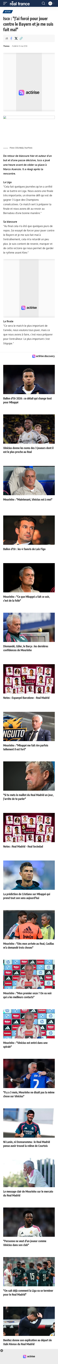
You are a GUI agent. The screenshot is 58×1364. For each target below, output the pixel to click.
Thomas (6, 46)
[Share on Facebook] (11, 38)
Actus (8, 12)
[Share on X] (16, 38)
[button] (6, 3)
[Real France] (21, 3)
